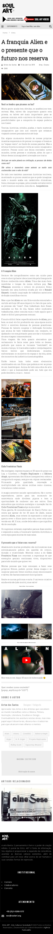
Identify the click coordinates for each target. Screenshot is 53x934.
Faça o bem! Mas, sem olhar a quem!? (34, 26)
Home (5, 33)
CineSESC (27, 734)
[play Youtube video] (26, 660)
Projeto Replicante (37, 739)
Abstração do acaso (26, 771)
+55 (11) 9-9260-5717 (15, 911)
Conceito (8, 888)
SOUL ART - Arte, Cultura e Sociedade (16, 925)
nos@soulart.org (13, 915)
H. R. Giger (20, 739)
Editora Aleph (41, 734)
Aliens (16, 734)
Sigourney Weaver (34, 745)
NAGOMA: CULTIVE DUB (26, 759)
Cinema (46, 65)
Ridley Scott (16, 745)
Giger (9, 739)
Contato (8, 882)
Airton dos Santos (10, 65)
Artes (41, 65)
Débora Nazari (15, 817)
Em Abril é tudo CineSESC (26, 813)
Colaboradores (11, 885)
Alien (7, 734)
